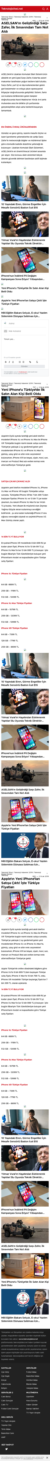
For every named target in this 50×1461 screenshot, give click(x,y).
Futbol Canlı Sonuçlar (10, 1409)
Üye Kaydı (5, 1376)
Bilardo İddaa (31, 1384)
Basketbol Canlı (7, 1433)
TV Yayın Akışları (33, 1413)
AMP (3, 1437)
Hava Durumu (31, 1401)
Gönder (24, 366)
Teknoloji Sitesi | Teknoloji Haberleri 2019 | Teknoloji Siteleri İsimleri (21, 17)
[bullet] (23, 362)
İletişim (4, 1388)
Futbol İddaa (31, 1372)
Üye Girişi (5, 1372)
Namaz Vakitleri (32, 1409)
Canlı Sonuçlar (7, 1401)
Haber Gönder (32, 1405)
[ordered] (20, 362)
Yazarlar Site (6, 1425)
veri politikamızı (28, 1458)
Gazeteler (30, 1397)
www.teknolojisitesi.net (28, 1339)
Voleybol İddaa (32, 1388)
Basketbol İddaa (32, 1376)
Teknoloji (4, 20)
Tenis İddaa (5, 1429)
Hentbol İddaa (31, 1380)
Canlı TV (4, 1405)
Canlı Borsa (5, 1397)
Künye (3, 1380)
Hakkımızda (6, 1384)
